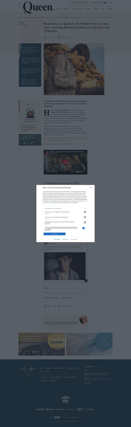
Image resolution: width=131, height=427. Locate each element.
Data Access (65, 239)
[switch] (84, 212)
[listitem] (65, 208)
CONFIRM (54, 233)
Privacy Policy (74, 239)
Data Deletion (57, 239)
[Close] (91, 187)
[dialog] (65, 213)
